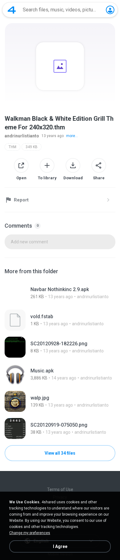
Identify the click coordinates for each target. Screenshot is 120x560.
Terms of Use (60, 489)
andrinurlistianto (22, 135)
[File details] (60, 292)
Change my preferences (29, 533)
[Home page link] (11, 9)
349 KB (32, 147)
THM (12, 147)
